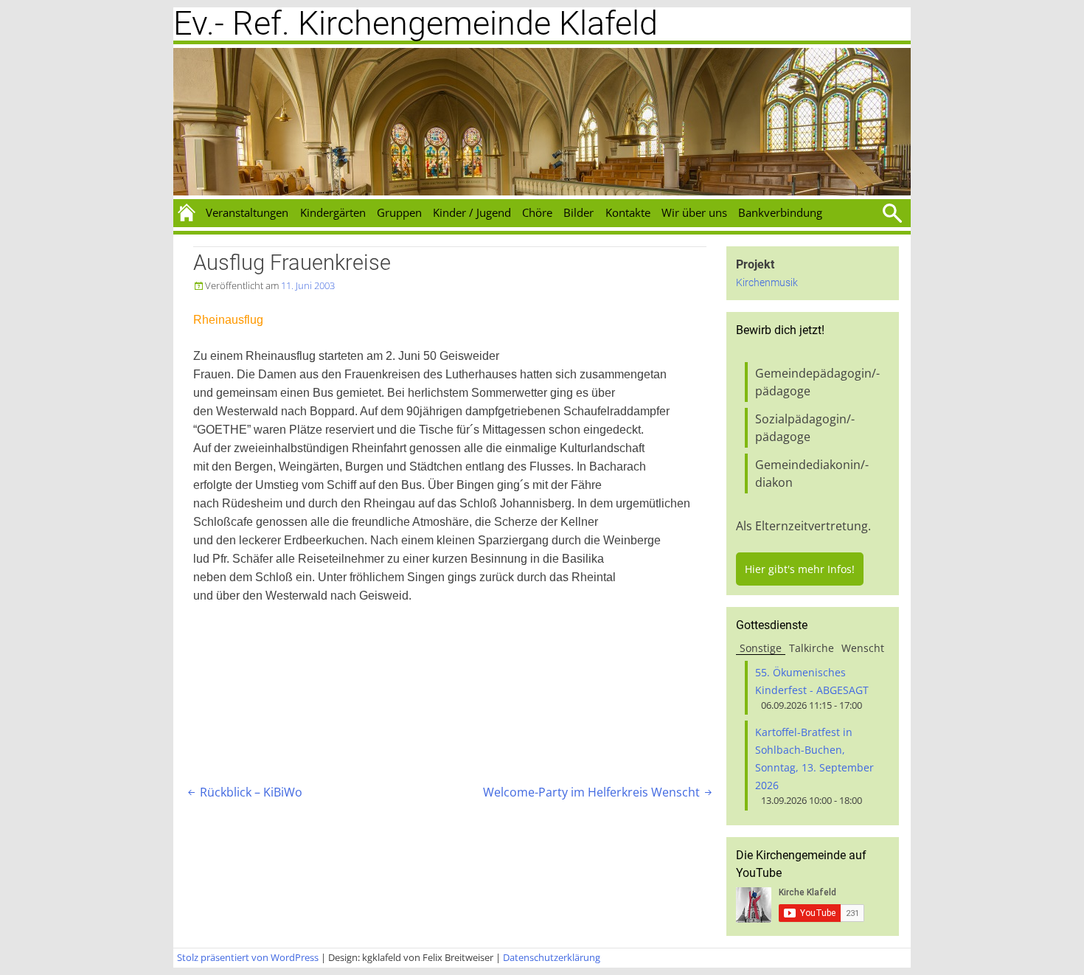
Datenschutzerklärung (551, 957)
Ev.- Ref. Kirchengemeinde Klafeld (415, 23)
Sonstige (761, 648)
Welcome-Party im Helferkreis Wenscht (599, 792)
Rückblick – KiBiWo (243, 792)
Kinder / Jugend (472, 212)
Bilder (578, 212)
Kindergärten (333, 212)
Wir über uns (694, 212)
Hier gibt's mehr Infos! (800, 569)
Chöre (537, 212)
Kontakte (627, 212)
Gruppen (399, 212)
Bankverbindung (780, 212)
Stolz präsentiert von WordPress (248, 957)
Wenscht (862, 648)
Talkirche (811, 648)
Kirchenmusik (767, 283)
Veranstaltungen (247, 212)
